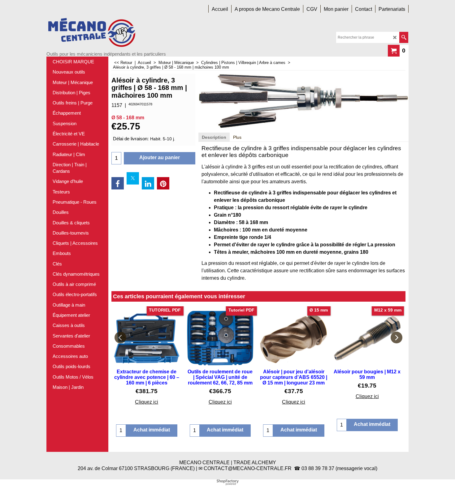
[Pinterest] (163, 183)
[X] (133, 178)
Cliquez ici (146, 402)
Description (214, 137)
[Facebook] (117, 183)
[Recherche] (403, 37)
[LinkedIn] (148, 183)
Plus (237, 137)
